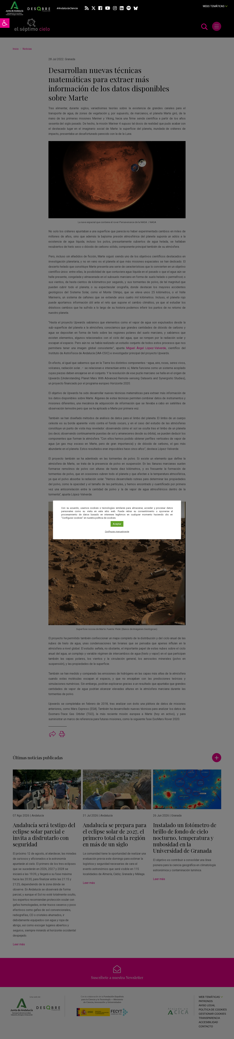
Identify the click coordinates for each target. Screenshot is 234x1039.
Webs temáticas (214, 6)
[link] (5, 23)
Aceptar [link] (117, 524)
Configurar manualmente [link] (117, 531)
